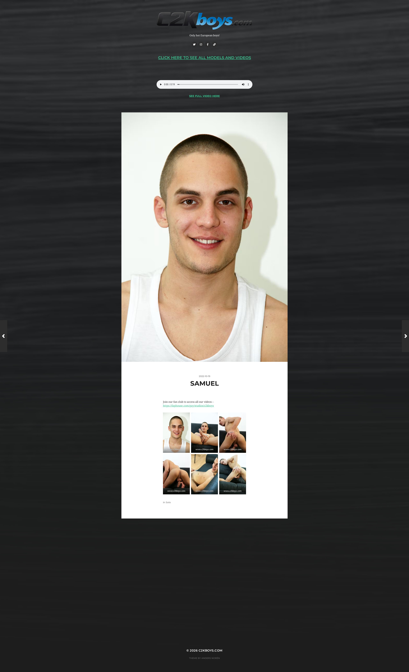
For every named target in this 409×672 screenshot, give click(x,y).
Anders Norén (210, 658)
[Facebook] (208, 44)
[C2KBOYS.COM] (204, 20)
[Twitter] (194, 44)
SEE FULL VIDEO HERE (204, 96)
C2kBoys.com (211, 650)
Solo (168, 502)
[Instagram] (201, 44)
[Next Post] (405, 336)
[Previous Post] (3, 336)
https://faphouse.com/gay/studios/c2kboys (188, 405)
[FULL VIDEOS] (214, 44)
